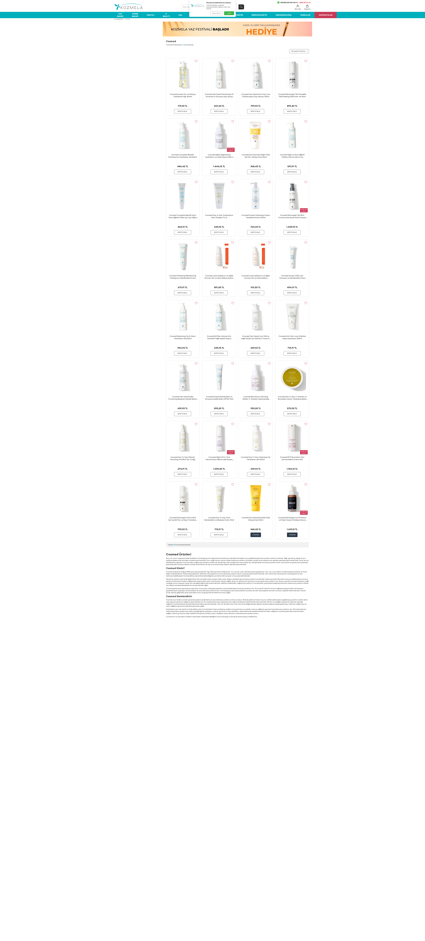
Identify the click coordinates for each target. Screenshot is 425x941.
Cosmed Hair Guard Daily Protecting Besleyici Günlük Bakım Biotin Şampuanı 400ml (182, 397)
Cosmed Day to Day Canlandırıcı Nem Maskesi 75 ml (219, 216)
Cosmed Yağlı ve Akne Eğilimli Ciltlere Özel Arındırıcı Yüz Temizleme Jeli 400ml (292, 156)
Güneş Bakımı (135, 15)
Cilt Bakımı (120, 15)
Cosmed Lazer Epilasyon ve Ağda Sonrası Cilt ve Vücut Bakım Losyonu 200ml (256, 277)
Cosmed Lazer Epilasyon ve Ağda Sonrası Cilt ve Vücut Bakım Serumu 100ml (219, 277)
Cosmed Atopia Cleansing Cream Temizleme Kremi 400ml (255, 216)
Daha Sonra (216, 13)
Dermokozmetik (259, 15)
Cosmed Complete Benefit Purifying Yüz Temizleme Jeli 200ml (182, 156)
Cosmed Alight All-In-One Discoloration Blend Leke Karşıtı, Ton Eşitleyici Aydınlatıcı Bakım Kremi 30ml (219, 458)
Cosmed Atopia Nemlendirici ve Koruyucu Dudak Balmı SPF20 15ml (219, 397)
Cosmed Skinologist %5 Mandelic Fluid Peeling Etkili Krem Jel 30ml (292, 95)
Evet (229, 13)
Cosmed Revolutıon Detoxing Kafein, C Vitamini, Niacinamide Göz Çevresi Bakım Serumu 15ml (255, 397)
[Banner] (237, 29)
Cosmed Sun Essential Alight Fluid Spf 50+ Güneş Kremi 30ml (256, 156)
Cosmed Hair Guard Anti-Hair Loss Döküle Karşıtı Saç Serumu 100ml (255, 95)
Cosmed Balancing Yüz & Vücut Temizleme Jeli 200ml (183, 337)
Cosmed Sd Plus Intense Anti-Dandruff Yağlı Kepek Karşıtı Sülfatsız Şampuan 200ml (219, 337)
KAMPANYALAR (325, 15)
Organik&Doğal (284, 15)
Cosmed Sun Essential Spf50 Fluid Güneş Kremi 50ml (256, 518)
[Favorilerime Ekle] (196, 61)
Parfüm (239, 15)
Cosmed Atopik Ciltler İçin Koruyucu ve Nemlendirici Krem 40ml (292, 277)
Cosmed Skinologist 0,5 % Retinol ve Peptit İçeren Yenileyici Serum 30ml (292, 518)
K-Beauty (166, 15)
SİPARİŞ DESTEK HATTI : (295, 3)
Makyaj (150, 15)
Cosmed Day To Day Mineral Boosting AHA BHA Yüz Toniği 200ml (182, 458)
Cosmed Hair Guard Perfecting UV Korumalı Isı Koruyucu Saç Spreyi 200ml (219, 95)
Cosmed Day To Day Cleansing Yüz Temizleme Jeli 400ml (255, 458)
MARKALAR (305, 15)
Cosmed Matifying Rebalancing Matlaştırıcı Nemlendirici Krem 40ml (182, 277)
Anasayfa (119, 19)
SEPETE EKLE (182, 111)
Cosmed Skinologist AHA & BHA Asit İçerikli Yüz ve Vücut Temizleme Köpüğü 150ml (182, 518)
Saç (180, 15)
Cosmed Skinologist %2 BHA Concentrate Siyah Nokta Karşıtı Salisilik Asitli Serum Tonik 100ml (292, 216)
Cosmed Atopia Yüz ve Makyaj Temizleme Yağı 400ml (182, 95)
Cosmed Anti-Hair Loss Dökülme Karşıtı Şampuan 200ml (292, 337)
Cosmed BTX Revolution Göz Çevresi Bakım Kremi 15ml (292, 458)
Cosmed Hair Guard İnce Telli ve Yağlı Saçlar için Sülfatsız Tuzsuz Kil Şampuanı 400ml (255, 337)
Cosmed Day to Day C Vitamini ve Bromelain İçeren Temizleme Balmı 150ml (292, 397)
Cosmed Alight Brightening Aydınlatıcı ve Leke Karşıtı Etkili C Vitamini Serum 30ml (219, 156)
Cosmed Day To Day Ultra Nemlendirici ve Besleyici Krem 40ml (219, 518)
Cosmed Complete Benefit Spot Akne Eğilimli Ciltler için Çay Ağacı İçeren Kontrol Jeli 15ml (182, 216)
